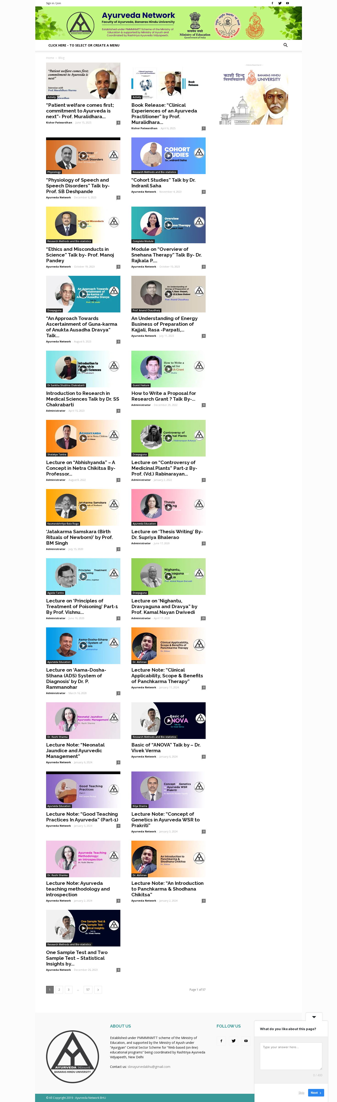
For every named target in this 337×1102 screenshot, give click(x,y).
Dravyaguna (54, 310)
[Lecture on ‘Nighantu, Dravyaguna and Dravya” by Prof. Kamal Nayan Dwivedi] (168, 576)
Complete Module (143, 241)
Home (50, 58)
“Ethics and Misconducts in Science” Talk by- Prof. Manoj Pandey (80, 254)
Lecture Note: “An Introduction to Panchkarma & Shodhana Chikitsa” (167, 888)
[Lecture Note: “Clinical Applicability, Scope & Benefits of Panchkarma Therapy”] (168, 645)
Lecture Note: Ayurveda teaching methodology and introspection (78, 888)
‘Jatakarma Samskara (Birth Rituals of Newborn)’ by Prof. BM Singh (79, 537)
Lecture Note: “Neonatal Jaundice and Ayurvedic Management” (75, 750)
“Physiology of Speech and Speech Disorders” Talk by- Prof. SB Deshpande (78, 185)
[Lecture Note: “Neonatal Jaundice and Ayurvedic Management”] (83, 720)
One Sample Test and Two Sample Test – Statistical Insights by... (77, 958)
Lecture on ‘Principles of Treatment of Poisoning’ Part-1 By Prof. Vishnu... (82, 606)
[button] (285, 46)
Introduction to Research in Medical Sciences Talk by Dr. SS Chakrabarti (82, 398)
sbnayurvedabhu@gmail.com (149, 1066)
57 (88, 990)
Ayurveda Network (58, 197)
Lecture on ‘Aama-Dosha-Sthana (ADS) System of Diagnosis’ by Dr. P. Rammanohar (76, 678)
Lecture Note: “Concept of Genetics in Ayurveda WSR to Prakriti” (165, 819)
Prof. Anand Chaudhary (146, 310)
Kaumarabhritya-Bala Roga (63, 523)
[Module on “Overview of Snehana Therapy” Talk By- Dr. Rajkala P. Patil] (168, 225)
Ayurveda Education (144, 523)
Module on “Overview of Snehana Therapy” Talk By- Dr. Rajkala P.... (166, 254)
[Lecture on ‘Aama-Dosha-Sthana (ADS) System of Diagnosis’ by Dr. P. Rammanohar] (83, 645)
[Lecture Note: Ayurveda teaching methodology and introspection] (83, 859)
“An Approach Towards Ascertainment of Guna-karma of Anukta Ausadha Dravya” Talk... (81, 326)
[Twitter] (279, 3)
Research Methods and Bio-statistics (154, 172)
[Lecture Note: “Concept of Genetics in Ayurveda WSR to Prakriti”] (168, 789)
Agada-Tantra (55, 592)
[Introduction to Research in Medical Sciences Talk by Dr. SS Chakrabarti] (83, 369)
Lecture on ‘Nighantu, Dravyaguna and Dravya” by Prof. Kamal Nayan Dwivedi (164, 606)
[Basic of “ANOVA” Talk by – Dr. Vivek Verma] (168, 720)
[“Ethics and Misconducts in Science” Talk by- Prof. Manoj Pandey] (83, 225)
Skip (301, 1092)
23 (203, 618)
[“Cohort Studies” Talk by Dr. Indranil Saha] (168, 155)
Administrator (55, 410)
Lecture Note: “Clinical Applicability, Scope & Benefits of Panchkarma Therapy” (167, 675)
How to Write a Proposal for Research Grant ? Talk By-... (163, 396)
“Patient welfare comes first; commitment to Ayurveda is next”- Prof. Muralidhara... (80, 110)
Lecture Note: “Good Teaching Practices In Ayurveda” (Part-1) (82, 817)
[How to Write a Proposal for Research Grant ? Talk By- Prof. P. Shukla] (168, 369)
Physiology (54, 172)
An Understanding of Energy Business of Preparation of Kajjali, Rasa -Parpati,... (164, 324)
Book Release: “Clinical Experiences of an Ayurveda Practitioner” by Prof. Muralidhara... (164, 113)
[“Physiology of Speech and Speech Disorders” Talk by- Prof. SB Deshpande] (83, 155)
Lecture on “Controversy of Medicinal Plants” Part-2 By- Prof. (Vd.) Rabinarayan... (164, 468)
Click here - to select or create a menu (83, 45)
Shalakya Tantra (56, 454)
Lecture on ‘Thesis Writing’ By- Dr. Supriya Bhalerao (167, 534)
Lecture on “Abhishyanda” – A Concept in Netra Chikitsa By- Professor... (80, 468)
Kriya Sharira (140, 806)
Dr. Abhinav (139, 662)
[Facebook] (272, 3)
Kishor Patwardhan (59, 122)
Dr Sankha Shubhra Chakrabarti (66, 385)
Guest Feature (141, 385)
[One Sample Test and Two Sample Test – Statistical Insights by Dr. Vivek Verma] (83, 928)
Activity (51, 97)
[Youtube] (287, 3)
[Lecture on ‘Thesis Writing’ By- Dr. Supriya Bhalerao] (168, 507)
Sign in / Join (53, 3)
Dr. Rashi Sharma (57, 736)
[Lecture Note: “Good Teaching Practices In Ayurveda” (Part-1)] (83, 789)
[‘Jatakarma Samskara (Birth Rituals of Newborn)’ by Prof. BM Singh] (83, 507)
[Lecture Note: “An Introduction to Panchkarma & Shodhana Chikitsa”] (168, 859)
